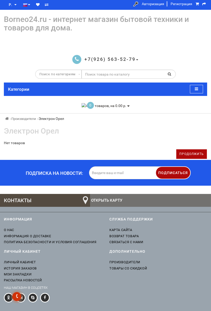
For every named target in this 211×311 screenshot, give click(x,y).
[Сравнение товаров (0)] (46, 5)
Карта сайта (120, 230)
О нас (9, 230)
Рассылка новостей (23, 280)
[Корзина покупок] (197, 4)
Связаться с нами (126, 242)
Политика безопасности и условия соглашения (50, 242)
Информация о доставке (27, 236)
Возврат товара (124, 236)
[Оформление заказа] (204, 4)
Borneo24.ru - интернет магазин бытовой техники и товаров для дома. (96, 23)
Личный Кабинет (20, 262)
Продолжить (191, 154)
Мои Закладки (17, 274)
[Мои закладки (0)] (38, 5)
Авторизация (153, 4)
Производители (23, 119)
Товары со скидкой (128, 268)
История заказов (20, 268)
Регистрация (181, 4)
